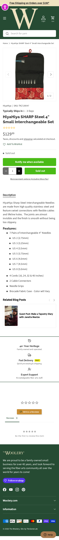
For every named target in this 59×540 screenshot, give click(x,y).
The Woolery (14, 528)
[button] (53, 18)
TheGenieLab (32, 528)
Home (5, 43)
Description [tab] (9, 195)
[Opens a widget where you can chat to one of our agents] (48, 535)
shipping (28, 139)
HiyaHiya (7, 105)
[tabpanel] (29, 247)
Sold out (40, 171)
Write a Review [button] (31, 411)
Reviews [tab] (10, 418)
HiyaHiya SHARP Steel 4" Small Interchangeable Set (32, 43)
